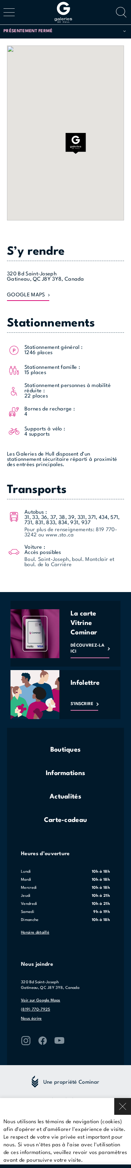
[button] (64, 31)
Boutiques (65, 750)
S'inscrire (82, 704)
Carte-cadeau (65, 820)
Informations (66, 773)
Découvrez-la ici (87, 648)
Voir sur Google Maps (40, 1000)
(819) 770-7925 (35, 1010)
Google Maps (26, 295)
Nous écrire (31, 1019)
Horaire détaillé (35, 933)
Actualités (65, 797)
